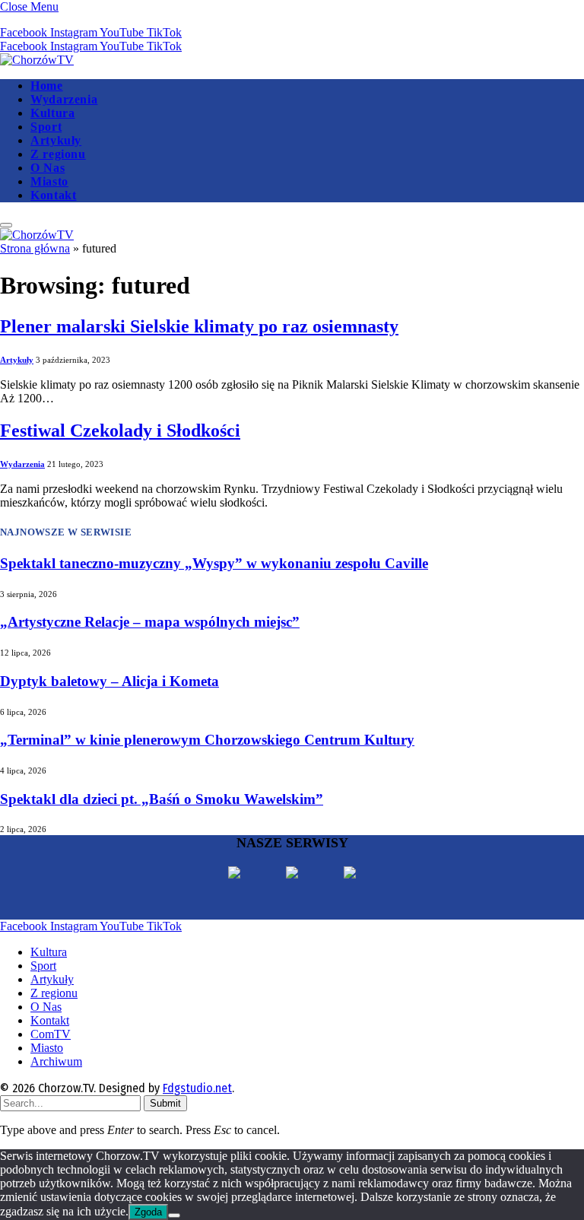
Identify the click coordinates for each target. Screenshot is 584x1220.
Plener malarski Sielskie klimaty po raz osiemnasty (199, 326)
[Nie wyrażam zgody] (174, 1215)
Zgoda (148, 1212)
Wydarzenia (63, 99)
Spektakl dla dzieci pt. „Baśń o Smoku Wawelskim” (161, 799)
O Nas (47, 167)
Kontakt (53, 195)
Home (46, 85)
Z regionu (58, 154)
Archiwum (56, 1061)
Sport (46, 126)
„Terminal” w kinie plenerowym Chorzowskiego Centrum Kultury (207, 740)
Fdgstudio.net (197, 1088)
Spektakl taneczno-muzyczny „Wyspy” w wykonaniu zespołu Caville (214, 563)
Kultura (52, 112)
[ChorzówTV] (37, 59)
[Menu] (6, 225)
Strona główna (35, 248)
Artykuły (55, 140)
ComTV (50, 1034)
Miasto (49, 181)
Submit (165, 1103)
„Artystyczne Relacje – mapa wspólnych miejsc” (150, 622)
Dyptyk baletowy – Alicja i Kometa (109, 681)
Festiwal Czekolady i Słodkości (120, 430)
